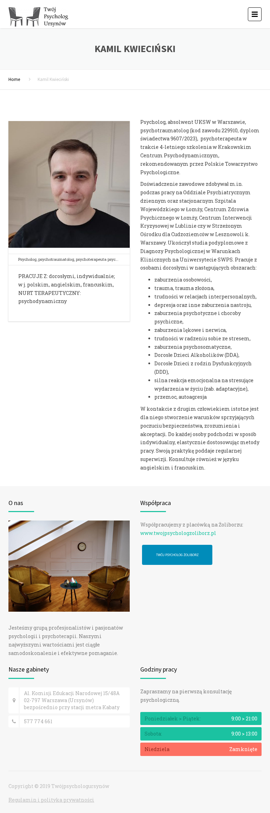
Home (14, 79)
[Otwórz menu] (255, 14)
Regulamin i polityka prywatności (51, 799)
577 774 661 (38, 721)
